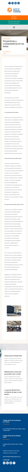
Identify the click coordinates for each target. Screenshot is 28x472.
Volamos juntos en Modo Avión (13, 356)
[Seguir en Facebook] (9, 3)
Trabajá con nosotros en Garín (10, 453)
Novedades (7, 38)
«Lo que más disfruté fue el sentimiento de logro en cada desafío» (13, 392)
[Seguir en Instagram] (12, 3)
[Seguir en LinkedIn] (18, 3)
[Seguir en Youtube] (15, 3)
